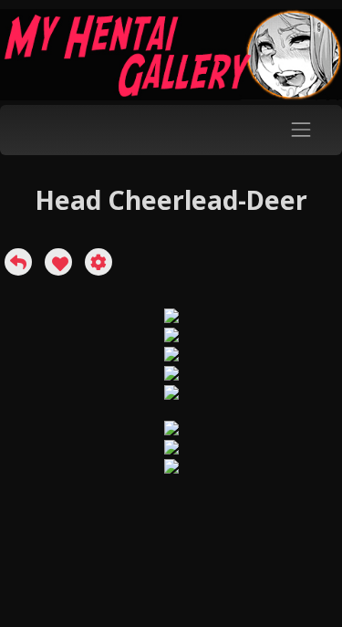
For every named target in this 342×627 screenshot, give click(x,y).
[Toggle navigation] (301, 130)
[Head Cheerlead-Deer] (18, 262)
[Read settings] (98, 262)
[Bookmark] (58, 262)
